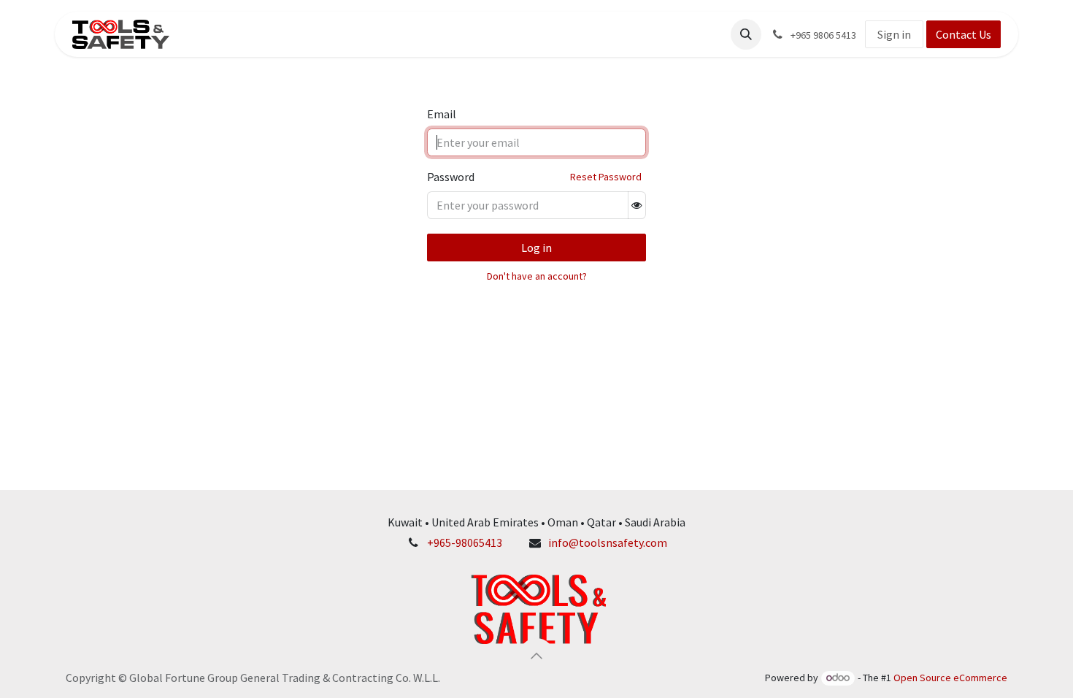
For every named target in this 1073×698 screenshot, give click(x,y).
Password (450, 176)
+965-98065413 (464, 542)
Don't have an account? (537, 276)
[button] (746, 34)
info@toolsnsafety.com (607, 542)
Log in (536, 247)
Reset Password (606, 176)
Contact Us (963, 34)
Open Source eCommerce (950, 677)
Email (441, 114)
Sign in (894, 34)
